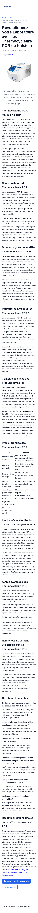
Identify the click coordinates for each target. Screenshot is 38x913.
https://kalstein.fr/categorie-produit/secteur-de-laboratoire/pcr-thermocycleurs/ (15, 872)
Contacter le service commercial (16, 881)
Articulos (11, 54)
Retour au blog (9, 887)
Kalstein (7, 6)
